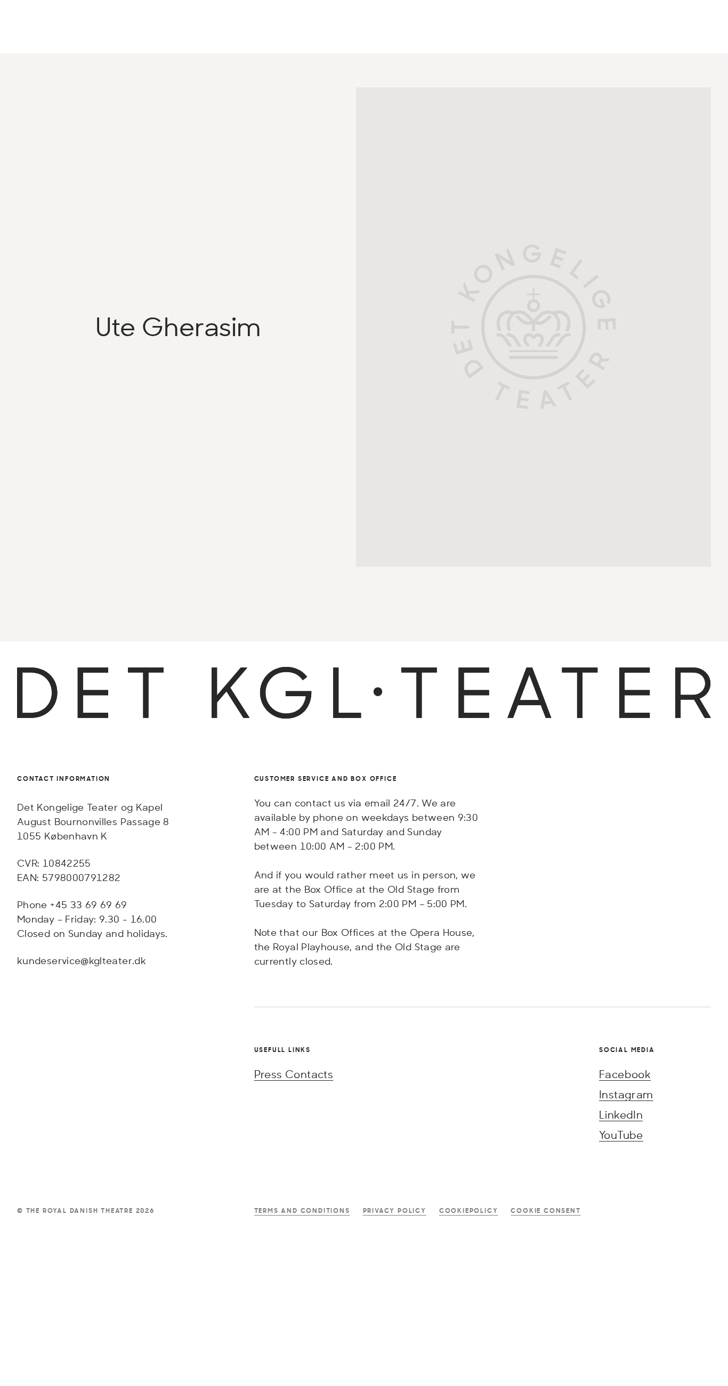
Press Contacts (294, 1074)
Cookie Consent (545, 1210)
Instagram (626, 1094)
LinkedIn (621, 1115)
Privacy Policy (394, 1210)
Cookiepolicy (468, 1210)
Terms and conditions (302, 1210)
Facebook (625, 1074)
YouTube (621, 1135)
